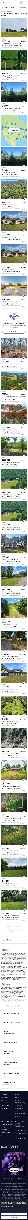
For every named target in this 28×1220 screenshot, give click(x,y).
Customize (14, 1217)
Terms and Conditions (6, 1121)
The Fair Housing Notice (20, 1195)
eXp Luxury (18, 1110)
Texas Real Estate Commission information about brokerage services (14, 1191)
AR (12, 926)
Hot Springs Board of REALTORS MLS (10, 988)
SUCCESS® (18, 1100)
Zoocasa (17, 1097)
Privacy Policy (4, 1126)
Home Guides (4, 1108)
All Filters (6, 7)
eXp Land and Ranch (20, 1113)
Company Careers (5, 1105)
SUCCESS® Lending (20, 1102)
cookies (5, 1200)
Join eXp (3, 1100)
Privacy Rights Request (7, 1124)
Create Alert (14, 332)
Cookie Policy (4, 1129)
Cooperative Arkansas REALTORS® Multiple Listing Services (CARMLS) (14, 956)
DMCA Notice (14, 1181)
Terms (4, 1206)
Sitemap (3, 1135)
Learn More (20, 1198)
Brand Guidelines (5, 1132)
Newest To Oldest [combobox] (14, 7)
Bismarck (18, 926)
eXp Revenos (18, 1105)
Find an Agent (4, 1097)
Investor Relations (5, 1102)
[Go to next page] (20, 930)
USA (8, 926)
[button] (14, 939)
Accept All (14, 1214)
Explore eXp (4, 1094)
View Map (15, 130)
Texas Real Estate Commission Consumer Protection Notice (14, 1192)
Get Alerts (23, 7)
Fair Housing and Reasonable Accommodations (14, 1186)
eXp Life (17, 1094)
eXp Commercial (19, 1108)
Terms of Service (13, 1184)
